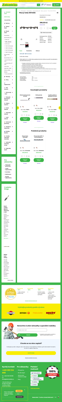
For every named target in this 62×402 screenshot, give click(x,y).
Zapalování (7, 84)
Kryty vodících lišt (9, 73)
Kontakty (7, 172)
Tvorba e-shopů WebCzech (46, 397)
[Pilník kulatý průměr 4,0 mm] (25, 99)
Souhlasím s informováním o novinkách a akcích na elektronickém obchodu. (48, 335)
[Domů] (19, 10)
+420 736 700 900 (8, 376)
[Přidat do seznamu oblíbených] (21, 39)
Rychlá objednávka (8, 177)
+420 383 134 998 (8, 371)
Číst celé (6, 238)
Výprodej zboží (7, 149)
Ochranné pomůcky (7, 122)
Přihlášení (49, 4)
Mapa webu (35, 397)
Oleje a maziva (6, 104)
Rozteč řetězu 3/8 (7, 37)
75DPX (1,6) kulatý (8, 52)
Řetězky (5, 72)
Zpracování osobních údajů (22, 376)
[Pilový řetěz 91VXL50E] (25, 140)
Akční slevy (7, 17)
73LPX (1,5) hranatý (9, 46)
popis (20, 50)
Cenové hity (7, 20)
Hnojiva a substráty (7, 127)
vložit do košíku (54, 29)
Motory (8, 23)
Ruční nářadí (6, 108)
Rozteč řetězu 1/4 (7, 57)
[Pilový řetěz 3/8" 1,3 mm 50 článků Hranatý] (38, 139)
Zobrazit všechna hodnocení (31, 300)
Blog (19, 379)
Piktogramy (21, 370)
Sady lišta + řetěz (7, 68)
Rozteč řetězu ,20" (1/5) (8, 64)
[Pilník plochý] (38, 97)
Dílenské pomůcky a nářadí (7, 98)
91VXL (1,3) (7, 43)
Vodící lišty (6, 66)
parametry (29, 50)
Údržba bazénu (7, 132)
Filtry (7, 80)
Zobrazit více (42, 17)
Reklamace (8, 174)
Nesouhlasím (19, 396)
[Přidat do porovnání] (23, 106)
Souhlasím (19, 390)
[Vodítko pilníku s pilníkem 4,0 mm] (52, 98)
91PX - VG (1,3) (8, 41)
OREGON (49, 39)
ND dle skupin (21, 373)
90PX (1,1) (7, 39)
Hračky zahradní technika (7, 137)
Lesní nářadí (6, 118)
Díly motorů (6, 88)
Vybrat (18, 393)
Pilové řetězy (6, 35)
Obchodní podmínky (8, 165)
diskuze (38, 50)
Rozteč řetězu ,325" (7, 55)
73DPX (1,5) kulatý (8, 48)
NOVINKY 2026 (7, 12)
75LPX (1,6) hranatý (9, 50)
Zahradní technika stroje (7, 144)
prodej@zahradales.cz (8, 379)
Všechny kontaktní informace (31, 357)
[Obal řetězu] (27, 45)
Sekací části (6, 27)
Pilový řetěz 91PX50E (52, 10)
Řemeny (8, 76)
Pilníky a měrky (7, 70)
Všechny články (10, 280)
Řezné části (6, 31)
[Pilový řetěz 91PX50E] (22, 44)
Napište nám (31, 353)
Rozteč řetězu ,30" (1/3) (8, 60)
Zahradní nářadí (7, 113)
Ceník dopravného (8, 169)
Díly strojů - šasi (7, 93)
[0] (42, 4)
